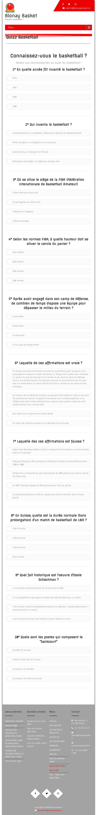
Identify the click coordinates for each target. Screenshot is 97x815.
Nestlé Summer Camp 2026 (36, 722)
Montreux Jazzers (14, 721)
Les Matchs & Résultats (55, 731)
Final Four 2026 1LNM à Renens (37, 744)
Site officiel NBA (13, 761)
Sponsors (53, 746)
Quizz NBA (54, 770)
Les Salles (54, 737)
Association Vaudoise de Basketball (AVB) (13, 733)
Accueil (53, 721)
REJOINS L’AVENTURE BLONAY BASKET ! (35, 737)
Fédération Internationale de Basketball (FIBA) (14, 754)
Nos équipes (55, 725)
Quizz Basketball (57, 766)
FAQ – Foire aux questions (56, 776)
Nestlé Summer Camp (56, 760)
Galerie (53, 754)
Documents (54, 750)
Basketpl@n (11, 726)
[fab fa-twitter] (69, 4)
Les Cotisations (56, 741)
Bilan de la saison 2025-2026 (34, 730)
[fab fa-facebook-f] (63, 4)
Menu (11, 27)
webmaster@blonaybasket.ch (49, 810)
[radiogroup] (48, 91)
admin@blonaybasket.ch (78, 8)
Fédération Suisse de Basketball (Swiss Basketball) (14, 743)
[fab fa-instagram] (75, 4)
